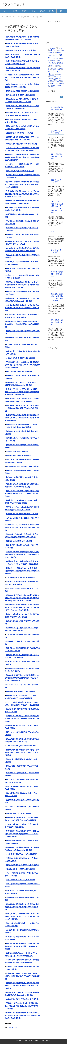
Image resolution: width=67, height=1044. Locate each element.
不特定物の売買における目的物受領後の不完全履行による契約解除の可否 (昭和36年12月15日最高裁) (22, 77)
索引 (61, 11)
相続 (60, 76)
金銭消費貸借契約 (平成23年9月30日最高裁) (21, 854)
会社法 (52, 50)
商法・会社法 (52, 62)
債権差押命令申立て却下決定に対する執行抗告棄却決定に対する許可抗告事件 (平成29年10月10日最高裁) (22, 985)
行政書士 (51, 11)
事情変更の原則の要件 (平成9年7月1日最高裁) (22, 514)
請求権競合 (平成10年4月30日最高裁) (19, 541)
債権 (10, 1027)
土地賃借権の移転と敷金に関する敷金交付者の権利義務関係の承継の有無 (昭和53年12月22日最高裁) (22, 307)
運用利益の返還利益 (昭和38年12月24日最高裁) (22, 91)
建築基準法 (58, 65)
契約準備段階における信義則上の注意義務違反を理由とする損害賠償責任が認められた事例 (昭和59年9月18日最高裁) (22, 364)
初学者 (15, 11)
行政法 (50, 80)
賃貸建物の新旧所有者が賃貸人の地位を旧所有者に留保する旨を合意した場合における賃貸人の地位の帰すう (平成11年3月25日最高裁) (22, 598)
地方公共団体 (55, 63)
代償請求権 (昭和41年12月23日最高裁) (19, 133)
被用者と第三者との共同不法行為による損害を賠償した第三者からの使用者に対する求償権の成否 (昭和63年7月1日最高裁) (22, 391)
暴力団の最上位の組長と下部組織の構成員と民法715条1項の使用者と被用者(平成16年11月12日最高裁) (22, 718)
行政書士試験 (58, 78)
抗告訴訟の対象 (55, 70)
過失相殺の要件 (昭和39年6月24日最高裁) (20, 95)
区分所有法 (55, 58)
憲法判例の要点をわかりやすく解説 (57, 156)
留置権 (55, 76)
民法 (51, 74)
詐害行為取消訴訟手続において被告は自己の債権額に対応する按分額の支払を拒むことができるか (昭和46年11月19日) (22, 193)
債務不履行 (58, 52)
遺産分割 (59, 85)
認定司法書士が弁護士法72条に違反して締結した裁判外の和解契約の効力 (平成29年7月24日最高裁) (22, 976)
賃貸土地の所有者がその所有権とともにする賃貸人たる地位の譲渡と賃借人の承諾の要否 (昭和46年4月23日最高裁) (22, 184)
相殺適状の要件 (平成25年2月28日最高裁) (20, 869)
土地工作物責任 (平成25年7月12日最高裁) (20, 880)
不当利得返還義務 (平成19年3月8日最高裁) (21, 746)
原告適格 (53, 60)
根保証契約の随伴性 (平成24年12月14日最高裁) (22, 865)
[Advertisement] (57, 31)
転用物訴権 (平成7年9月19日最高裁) (18, 455)
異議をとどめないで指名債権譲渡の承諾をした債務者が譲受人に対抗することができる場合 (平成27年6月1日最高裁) (22, 916)
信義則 (58, 50)
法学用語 (58, 74)
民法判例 (14, 1027)
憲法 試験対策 (54, 68)
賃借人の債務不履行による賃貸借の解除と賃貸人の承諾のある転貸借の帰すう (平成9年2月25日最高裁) (22, 493)
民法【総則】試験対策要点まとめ (57, 322)
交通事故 (59, 48)
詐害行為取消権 (55, 81)
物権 (50, 76)
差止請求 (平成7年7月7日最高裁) (17, 451)
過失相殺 (53, 85)
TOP (8, 17)
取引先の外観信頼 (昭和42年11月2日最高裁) (21, 144)
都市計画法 (51, 87)
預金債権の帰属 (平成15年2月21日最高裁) (20, 691)
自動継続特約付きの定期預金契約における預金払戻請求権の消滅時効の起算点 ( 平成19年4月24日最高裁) (22, 752)
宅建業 (61, 63)
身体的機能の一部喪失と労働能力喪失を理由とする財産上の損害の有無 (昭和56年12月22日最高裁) (22, 324)
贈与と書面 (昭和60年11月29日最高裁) (19, 371)
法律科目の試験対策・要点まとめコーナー (57, 274)
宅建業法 (51, 65)
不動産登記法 (52, 48)
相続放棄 (51, 78)
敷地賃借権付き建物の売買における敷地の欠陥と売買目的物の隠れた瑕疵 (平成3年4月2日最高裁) (22, 408)
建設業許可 (51, 66)
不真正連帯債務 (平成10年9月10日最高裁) (20, 577)
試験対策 (42, 11)
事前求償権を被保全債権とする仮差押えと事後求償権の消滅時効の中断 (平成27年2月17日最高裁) (22, 906)
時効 (53, 71)
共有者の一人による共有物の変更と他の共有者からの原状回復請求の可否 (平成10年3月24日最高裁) (22, 527)
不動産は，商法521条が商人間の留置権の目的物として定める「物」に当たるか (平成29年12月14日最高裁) (22, 1005)
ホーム (6, 11)
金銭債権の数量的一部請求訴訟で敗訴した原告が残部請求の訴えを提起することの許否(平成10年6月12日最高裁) (22, 554)
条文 (58, 72)
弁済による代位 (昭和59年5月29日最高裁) (20, 358)
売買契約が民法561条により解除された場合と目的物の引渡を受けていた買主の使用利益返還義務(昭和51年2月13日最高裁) (22, 284)
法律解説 (24, 11)
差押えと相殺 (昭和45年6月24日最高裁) (20, 171)
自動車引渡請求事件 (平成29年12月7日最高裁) (22, 999)
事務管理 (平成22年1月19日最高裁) (18, 813)
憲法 (57, 66)
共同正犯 (55, 55)
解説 (55, 80)
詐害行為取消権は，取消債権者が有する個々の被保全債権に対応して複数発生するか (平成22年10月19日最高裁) (22, 833)
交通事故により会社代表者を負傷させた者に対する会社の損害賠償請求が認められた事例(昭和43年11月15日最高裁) (22, 157)
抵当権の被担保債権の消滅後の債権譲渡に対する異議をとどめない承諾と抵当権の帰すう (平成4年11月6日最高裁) (22, 417)
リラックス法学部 (13, 4)
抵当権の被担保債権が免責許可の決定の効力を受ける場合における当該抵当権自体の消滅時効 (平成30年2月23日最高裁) (22, 1015)
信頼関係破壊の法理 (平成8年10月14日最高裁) (22, 466)
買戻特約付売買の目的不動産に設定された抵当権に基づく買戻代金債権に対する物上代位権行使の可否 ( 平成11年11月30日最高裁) (22, 607)
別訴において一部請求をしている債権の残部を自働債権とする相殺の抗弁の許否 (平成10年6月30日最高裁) (22, 570)
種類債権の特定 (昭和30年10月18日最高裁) (21, 50)
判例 (33, 11)
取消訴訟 (59, 60)
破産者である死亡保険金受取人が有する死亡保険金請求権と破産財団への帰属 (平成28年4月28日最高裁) (22, 946)
